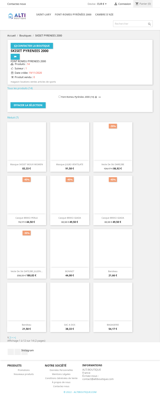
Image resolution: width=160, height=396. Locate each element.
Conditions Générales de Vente (61, 378)
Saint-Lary (43, 14)
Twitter (18, 352)
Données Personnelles (61, 370)
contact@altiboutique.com (98, 379)
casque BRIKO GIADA (69, 217)
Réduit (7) (13, 117)
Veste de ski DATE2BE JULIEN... (27, 271)
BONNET (69, 271)
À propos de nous (61, 382)
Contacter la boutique (33, 46)
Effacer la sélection (28, 105)
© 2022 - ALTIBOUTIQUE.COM (80, 392)
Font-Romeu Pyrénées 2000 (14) (77, 96)
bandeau (113, 271)
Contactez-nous (16, 4)
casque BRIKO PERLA (26, 217)
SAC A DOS (69, 324)
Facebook (11, 352)
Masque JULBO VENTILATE (69, 164)
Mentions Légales (61, 374)
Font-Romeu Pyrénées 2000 (73, 14)
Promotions (24, 370)
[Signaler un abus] (15, 57)
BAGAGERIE (113, 324)
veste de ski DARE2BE (112, 164)
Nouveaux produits (24, 374)
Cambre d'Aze (104, 14)
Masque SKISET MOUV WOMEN (26, 164)
